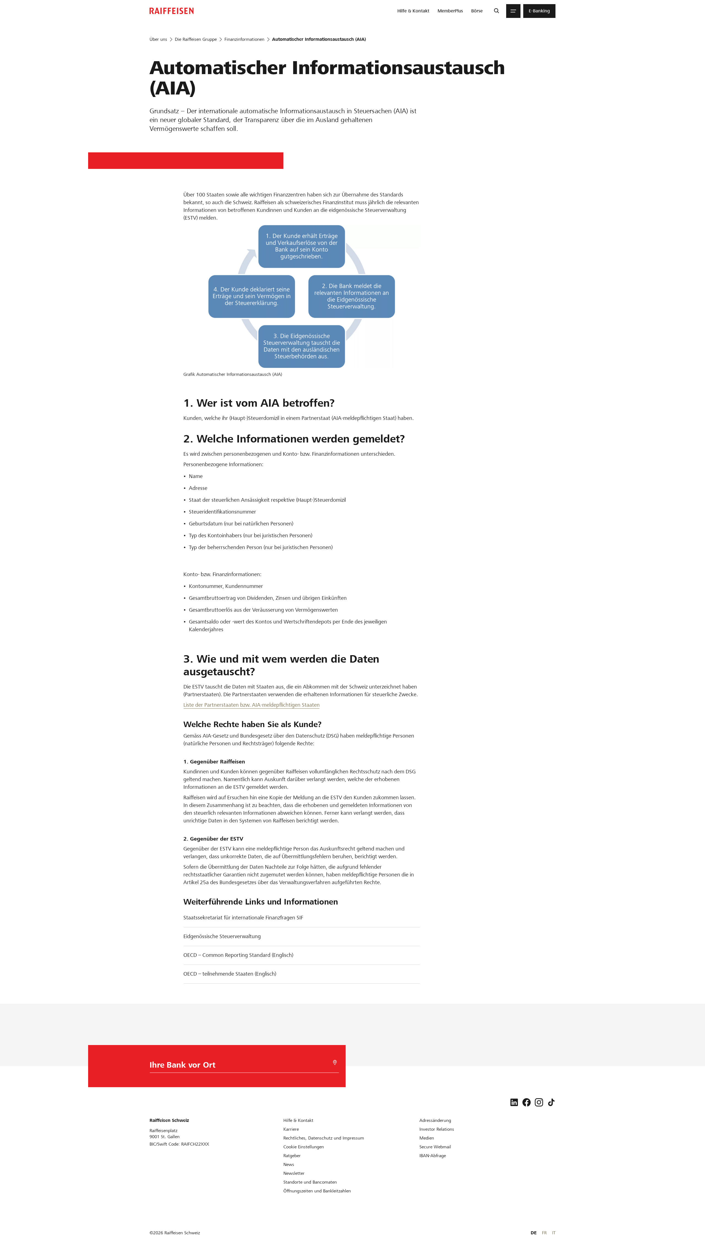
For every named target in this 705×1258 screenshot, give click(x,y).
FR (544, 1232)
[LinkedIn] (514, 1102)
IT (553, 1232)
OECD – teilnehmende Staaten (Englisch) (229, 974)
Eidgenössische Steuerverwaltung (222, 936)
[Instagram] (539, 1102)
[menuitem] (413, 11)
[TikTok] (551, 1102)
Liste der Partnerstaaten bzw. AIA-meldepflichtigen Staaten (251, 705)
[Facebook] (526, 1102)
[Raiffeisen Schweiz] (171, 11)
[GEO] (334, 1062)
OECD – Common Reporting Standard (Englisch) (238, 955)
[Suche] (496, 11)
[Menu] (513, 11)
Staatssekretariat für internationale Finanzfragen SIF (243, 917)
